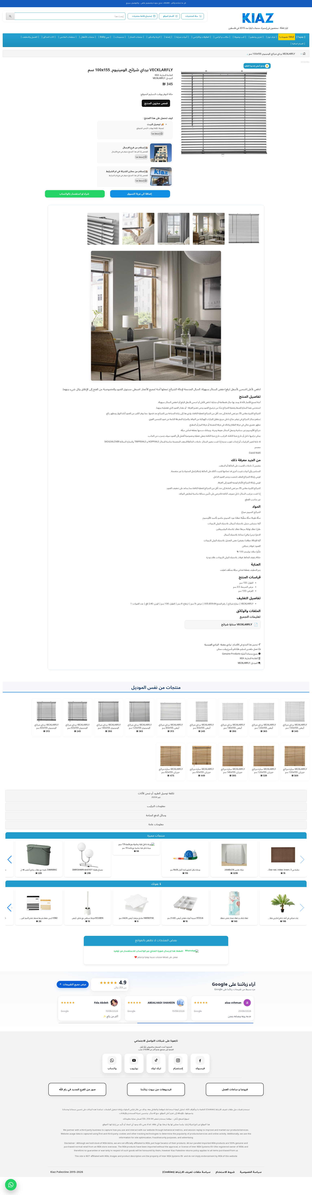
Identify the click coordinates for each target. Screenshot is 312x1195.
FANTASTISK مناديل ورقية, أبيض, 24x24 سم (136, 918)
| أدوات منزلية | (181, 36)
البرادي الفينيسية (212, 644)
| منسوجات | (119, 36)
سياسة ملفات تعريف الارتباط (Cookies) (186, 1172)
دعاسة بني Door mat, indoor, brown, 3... (283, 869)
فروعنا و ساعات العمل (235, 1089)
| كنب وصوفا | (239, 36)
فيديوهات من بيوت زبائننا (156, 1089)
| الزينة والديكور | (154, 36)
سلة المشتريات (191, 16)
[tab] (156, 796)
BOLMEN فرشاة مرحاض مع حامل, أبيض (87, 918)
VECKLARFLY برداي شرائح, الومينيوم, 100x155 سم (272, 53)
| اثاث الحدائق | (48, 36)
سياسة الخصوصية (251, 1172)
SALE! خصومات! (286, 36)
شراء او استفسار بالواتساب (74, 193)
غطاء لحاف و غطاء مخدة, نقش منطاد (234, 918)
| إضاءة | (168, 36)
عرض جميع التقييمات (72, 984)
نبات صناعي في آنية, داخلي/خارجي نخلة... (283, 918)
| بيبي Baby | (104, 36)
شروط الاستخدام (225, 1172)
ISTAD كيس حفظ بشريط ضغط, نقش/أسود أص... (39, 918)
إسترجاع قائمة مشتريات (142, 16)
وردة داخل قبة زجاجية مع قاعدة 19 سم (136, 848)
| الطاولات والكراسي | (201, 36)
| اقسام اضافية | (297, 43)
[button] (156, 795)
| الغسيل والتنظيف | (30, 36)
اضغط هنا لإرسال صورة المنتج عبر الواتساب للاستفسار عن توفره (149, 951)
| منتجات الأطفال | (87, 36)
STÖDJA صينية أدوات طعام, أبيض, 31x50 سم (185, 918)
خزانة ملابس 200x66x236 (234, 869)
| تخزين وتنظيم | (256, 36)
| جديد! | (300, 36)
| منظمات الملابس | (67, 36)
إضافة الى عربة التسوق (139, 193)
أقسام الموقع (168, 16)
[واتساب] (11, 1184)
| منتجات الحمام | (136, 36)
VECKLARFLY (159, 78)
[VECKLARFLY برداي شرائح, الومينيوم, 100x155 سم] (224, 113)
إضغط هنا (156, 133)
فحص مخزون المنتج (156, 103)
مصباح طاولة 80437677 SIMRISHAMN (87, 869)
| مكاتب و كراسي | (221, 36)
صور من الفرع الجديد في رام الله (77, 1089)
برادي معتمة (226, 644)
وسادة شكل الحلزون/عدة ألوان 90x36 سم (185, 869)
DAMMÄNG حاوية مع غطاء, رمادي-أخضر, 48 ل (39, 869)
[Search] (10, 16)
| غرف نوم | (271, 36)
